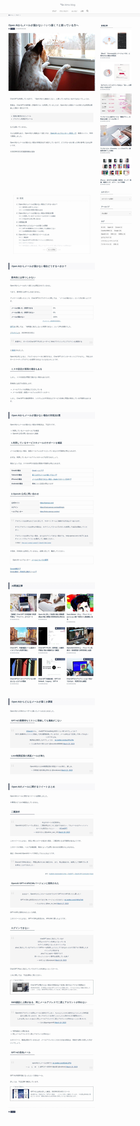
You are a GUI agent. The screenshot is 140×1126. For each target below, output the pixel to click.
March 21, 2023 (67, 770)
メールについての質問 (40, 560)
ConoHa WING (106, 230)
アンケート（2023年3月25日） (52, 321)
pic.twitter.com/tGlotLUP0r (62, 1063)
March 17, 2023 (63, 903)
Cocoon (118, 227)
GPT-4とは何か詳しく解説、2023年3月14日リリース (50, 1091)
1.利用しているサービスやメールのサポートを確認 (39, 216)
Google (117, 230)
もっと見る (51, 249)
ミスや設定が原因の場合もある (33, 210)
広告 (116, 244)
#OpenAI (29, 731)
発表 (13, 350)
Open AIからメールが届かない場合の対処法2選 (36, 213)
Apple (110, 227)
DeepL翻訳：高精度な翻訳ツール (22, 572)
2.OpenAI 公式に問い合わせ (32, 219)
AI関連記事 (23, 222)
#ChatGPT (63, 828)
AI (103, 227)
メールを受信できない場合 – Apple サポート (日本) (50, 479)
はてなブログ (106, 237)
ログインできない (28, 243)
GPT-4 (12, 327)
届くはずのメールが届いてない (43, 475)
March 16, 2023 (61, 960)
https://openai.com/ (47, 503)
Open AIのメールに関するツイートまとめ (34, 234)
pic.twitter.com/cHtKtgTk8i (73, 900)
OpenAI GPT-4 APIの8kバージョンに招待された (38, 240)
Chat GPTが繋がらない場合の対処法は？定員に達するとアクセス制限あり (58, 985)
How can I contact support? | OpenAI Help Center (36, 543)
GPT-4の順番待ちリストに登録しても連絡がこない (39, 228)
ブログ (12, 28)
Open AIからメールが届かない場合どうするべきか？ (38, 204)
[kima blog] (70, 4)
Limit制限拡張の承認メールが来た (33, 231)
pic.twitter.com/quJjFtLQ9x (64, 740)
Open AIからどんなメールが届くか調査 (33, 225)
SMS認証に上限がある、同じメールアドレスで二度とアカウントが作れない (47, 245)
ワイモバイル (106, 244)
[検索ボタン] (87, 11)
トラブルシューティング (109, 241)
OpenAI (104, 234)
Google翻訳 (14, 569)
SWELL (122, 234)
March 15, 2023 (72, 1067)
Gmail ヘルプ (37, 470)
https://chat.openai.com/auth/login (52, 507)
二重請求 (25, 237)
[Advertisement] (51, 174)
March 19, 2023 (64, 832)
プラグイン (14, 333)
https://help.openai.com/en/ (49, 511)
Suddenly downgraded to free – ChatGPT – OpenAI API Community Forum (71, 874)
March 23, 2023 (69, 744)
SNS (113, 234)
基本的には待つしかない (30, 207)
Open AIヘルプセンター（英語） (62, 133)
